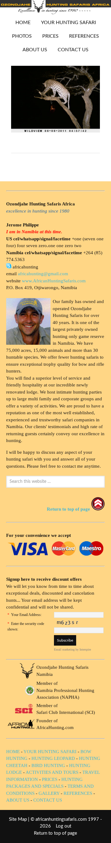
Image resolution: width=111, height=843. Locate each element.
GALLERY (49, 793)
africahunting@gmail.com (43, 273)
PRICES (48, 36)
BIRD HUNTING (48, 765)
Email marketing (64, 649)
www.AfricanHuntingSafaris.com (54, 280)
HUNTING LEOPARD (53, 758)
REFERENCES (84, 36)
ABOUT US (35, 49)
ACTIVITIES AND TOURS (52, 772)
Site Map (18, 819)
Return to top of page (55, 833)
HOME (23, 22)
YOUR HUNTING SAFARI (66, 22)
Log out (63, 826)
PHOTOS (19, 36)
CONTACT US (73, 49)
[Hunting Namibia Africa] (55, 12)
